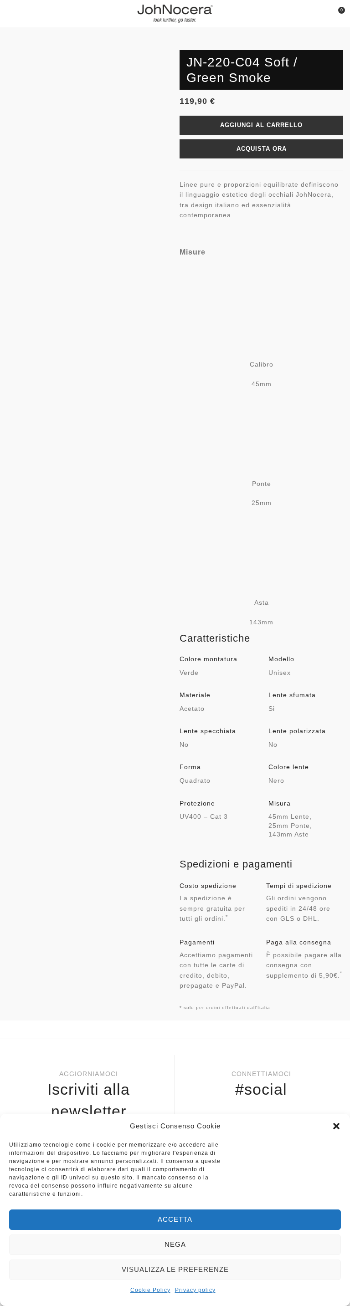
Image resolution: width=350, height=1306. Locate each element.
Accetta (175, 1219)
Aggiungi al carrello (261, 125)
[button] (336, 1126)
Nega (175, 1244)
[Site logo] (175, 13)
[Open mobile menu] (10, 14)
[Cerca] (321, 14)
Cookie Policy (150, 1290)
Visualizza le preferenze (175, 1269)
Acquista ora (262, 148)
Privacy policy (195, 1290)
